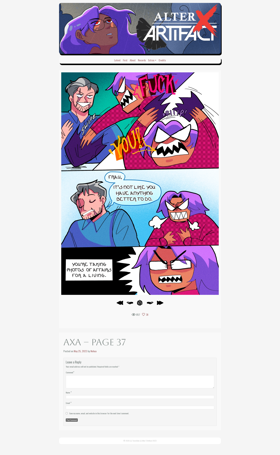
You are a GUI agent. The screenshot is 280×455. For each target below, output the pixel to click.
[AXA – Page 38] (140, 183)
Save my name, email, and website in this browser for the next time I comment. (99, 413)
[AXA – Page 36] (129, 304)
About (133, 60)
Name (68, 392)
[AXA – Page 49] (160, 304)
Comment (69, 372)
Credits (162, 60)
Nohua (94, 351)
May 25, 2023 (80, 351)
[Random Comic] (139, 304)
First (125, 60)
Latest (117, 60)
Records (142, 60)
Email (68, 402)
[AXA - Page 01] (119, 304)
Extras (151, 60)
